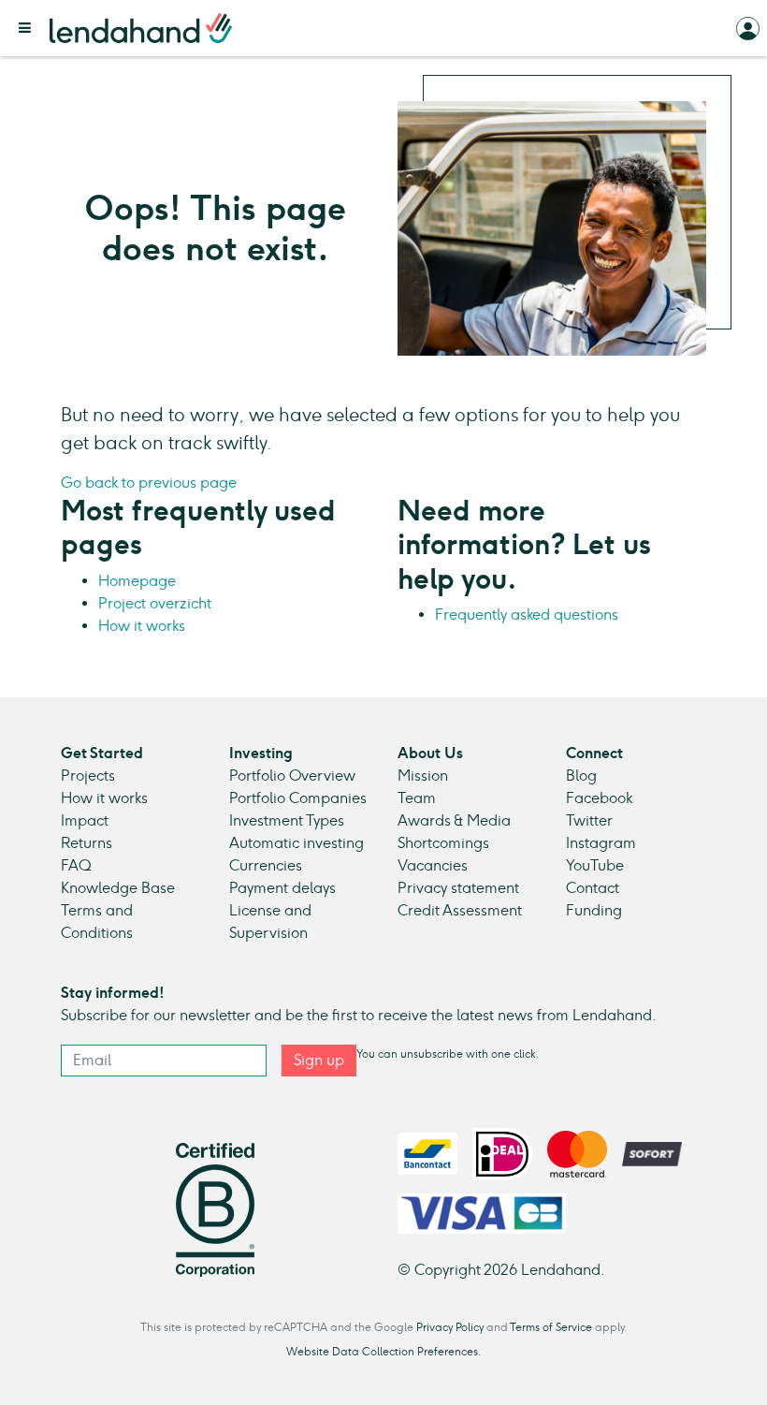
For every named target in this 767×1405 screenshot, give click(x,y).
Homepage (137, 581)
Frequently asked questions (526, 614)
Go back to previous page (149, 482)
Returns (86, 843)
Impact (85, 820)
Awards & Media (454, 820)
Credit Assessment (460, 910)
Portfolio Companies (298, 798)
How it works (141, 626)
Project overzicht (154, 603)
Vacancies (433, 865)
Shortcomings (443, 843)
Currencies (265, 865)
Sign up (319, 1060)
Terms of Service (551, 1327)
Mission (423, 775)
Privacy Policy (450, 1327)
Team (417, 798)
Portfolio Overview (292, 775)
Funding (594, 910)
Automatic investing (296, 843)
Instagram (601, 843)
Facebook (599, 798)
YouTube (595, 865)
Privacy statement (458, 888)
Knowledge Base (118, 888)
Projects (88, 775)
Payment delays (282, 888)
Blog (581, 775)
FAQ (76, 865)
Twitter (589, 820)
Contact (592, 888)
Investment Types (286, 820)
